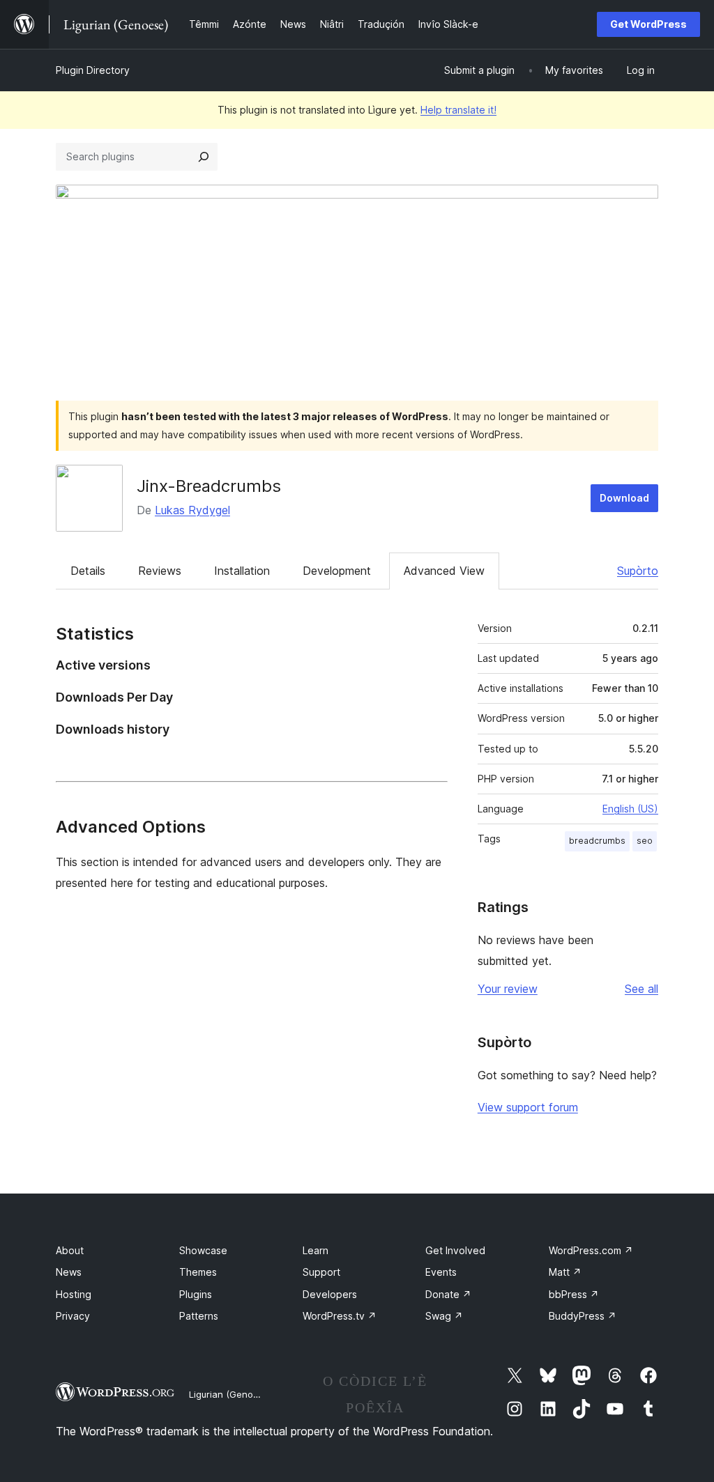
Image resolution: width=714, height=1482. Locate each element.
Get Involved (455, 1250)
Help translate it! (458, 110)
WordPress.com (591, 1250)
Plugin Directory (93, 70)
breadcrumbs (597, 840)
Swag (444, 1316)
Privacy (73, 1316)
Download (624, 498)
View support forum (528, 1107)
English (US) (630, 809)
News (69, 1272)
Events (441, 1272)
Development (337, 571)
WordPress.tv (340, 1316)
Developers (330, 1294)
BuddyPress (582, 1316)
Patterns (198, 1316)
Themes (198, 1272)
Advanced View (444, 571)
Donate (448, 1294)
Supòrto (637, 571)
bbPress (574, 1294)
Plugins (195, 1294)
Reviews (159, 571)
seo (645, 840)
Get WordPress (648, 24)
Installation (242, 571)
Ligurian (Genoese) (230, 1394)
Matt (565, 1272)
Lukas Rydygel (192, 510)
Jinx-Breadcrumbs (209, 486)
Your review (508, 989)
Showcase (203, 1250)
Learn (315, 1250)
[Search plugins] (204, 157)
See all (641, 989)
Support (321, 1272)
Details (87, 571)
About (70, 1250)
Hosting (73, 1294)
